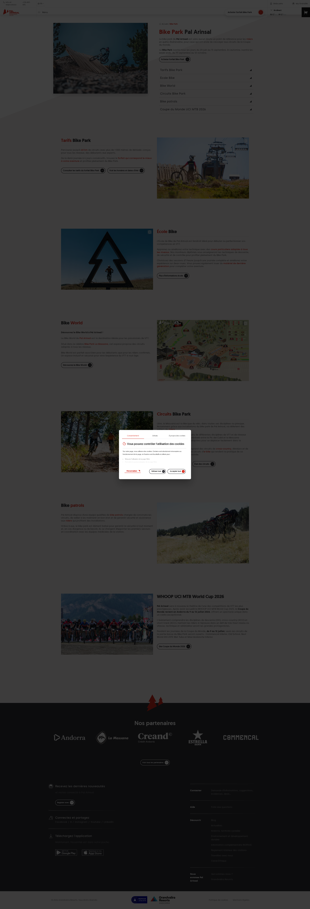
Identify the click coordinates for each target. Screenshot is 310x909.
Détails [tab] (155, 436)
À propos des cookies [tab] (177, 436)
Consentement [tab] (133, 436)
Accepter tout (175, 471)
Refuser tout (156, 471)
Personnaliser (132, 471)
